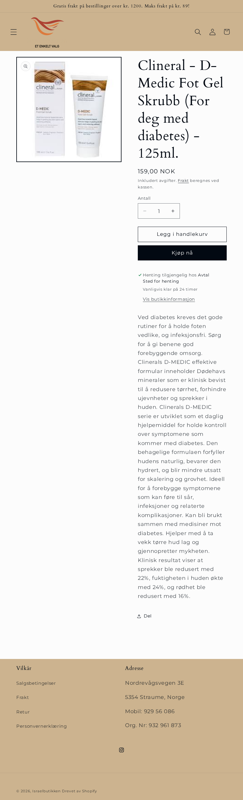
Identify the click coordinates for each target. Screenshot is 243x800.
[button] (14, 32)
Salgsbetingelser (36, 683)
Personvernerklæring (41, 726)
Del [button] (148, 616)
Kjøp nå (182, 253)
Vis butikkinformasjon (169, 299)
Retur (23, 712)
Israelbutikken (46, 791)
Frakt (183, 180)
